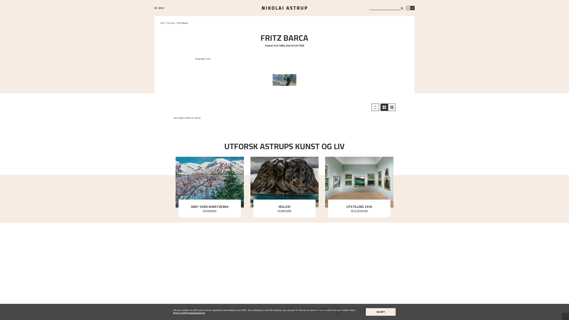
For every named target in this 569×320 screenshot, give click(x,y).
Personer (171, 23)
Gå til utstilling (359, 211)
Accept (381, 312)
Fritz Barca (182, 23)
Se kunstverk (284, 211)
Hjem (162, 23)
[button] (384, 107)
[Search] (402, 8)
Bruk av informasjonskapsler (189, 313)
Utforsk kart (210, 211)
